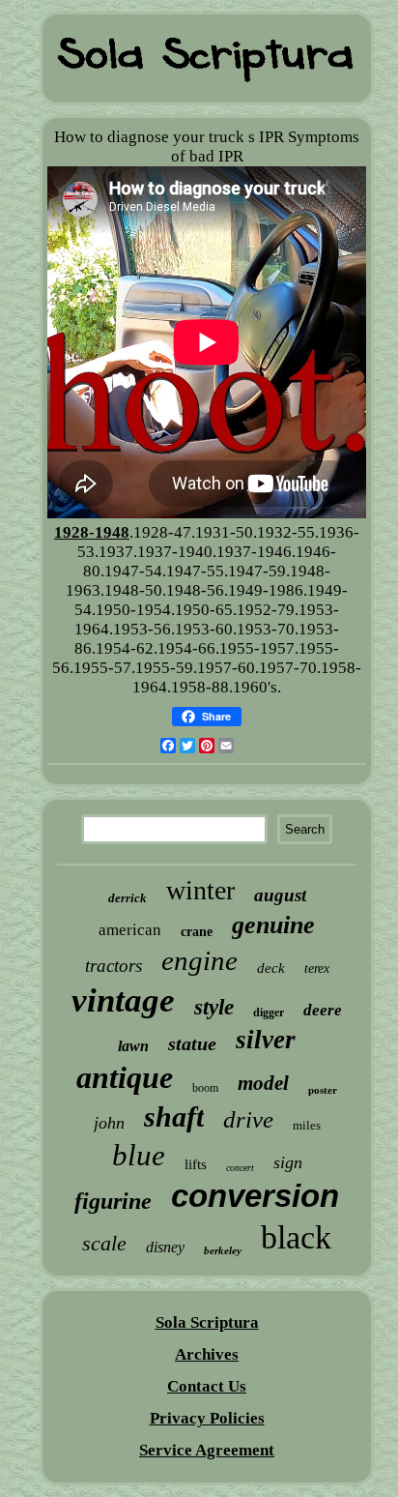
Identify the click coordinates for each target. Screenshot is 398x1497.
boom (205, 1088)
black (296, 1237)
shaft (174, 1116)
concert (240, 1167)
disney (165, 1247)
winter (200, 890)
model (263, 1083)
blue (138, 1155)
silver (266, 1039)
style (214, 1007)
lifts (196, 1164)
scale (104, 1243)
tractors (113, 965)
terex (316, 968)
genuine (273, 925)
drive (248, 1119)
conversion (255, 1196)
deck (271, 968)
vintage (123, 1000)
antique (124, 1077)
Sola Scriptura (207, 1322)
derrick (127, 898)
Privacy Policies (207, 1418)
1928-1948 (91, 532)
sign (287, 1162)
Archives (207, 1354)
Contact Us (206, 1386)
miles (307, 1125)
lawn (133, 1046)
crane (197, 932)
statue (192, 1043)
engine (199, 960)
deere (322, 1010)
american (130, 930)
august (280, 895)
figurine (113, 1201)
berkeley (223, 1250)
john (109, 1122)
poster (322, 1090)
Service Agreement (206, 1450)
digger (268, 1012)
